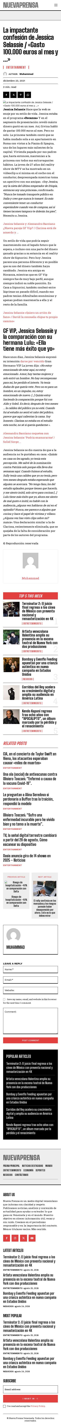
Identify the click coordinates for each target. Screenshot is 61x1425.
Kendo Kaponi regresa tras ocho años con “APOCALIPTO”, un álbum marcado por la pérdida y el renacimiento (39, 718)
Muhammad (26, 74)
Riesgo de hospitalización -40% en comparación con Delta (16, 901)
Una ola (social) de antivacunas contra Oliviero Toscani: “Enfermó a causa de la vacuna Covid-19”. (30, 779)
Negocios (28, 679)
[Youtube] (32, 1238)
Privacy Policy (38, 1406)
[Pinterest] (21, 95)
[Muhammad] (6, 74)
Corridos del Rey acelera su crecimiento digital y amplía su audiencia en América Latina (38, 693)
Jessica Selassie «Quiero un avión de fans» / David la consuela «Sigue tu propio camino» (30, 317)
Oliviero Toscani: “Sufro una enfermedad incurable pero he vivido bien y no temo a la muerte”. (29, 819)
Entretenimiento (32, 623)
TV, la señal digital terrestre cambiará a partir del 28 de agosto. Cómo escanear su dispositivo (30, 840)
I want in (29, 1399)
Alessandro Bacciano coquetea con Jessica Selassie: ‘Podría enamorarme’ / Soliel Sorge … (29, 438)
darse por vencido (32, 361)
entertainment (12, 768)
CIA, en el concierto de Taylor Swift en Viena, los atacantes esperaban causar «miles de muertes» (29, 758)
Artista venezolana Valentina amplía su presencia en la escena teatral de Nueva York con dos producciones (40, 639)
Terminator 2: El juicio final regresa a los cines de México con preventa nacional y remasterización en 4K (38, 611)
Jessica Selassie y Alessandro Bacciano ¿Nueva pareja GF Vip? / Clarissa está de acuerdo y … (29, 228)
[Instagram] (15, 1238)
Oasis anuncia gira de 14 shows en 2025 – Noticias (27, 858)
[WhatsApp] (28, 95)
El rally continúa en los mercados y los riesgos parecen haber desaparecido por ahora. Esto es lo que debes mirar (44, 908)
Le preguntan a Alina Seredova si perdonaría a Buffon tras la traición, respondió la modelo (28, 799)
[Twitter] (13, 95)
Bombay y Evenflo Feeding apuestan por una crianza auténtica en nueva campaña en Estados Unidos (40, 666)
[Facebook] (6, 95)
